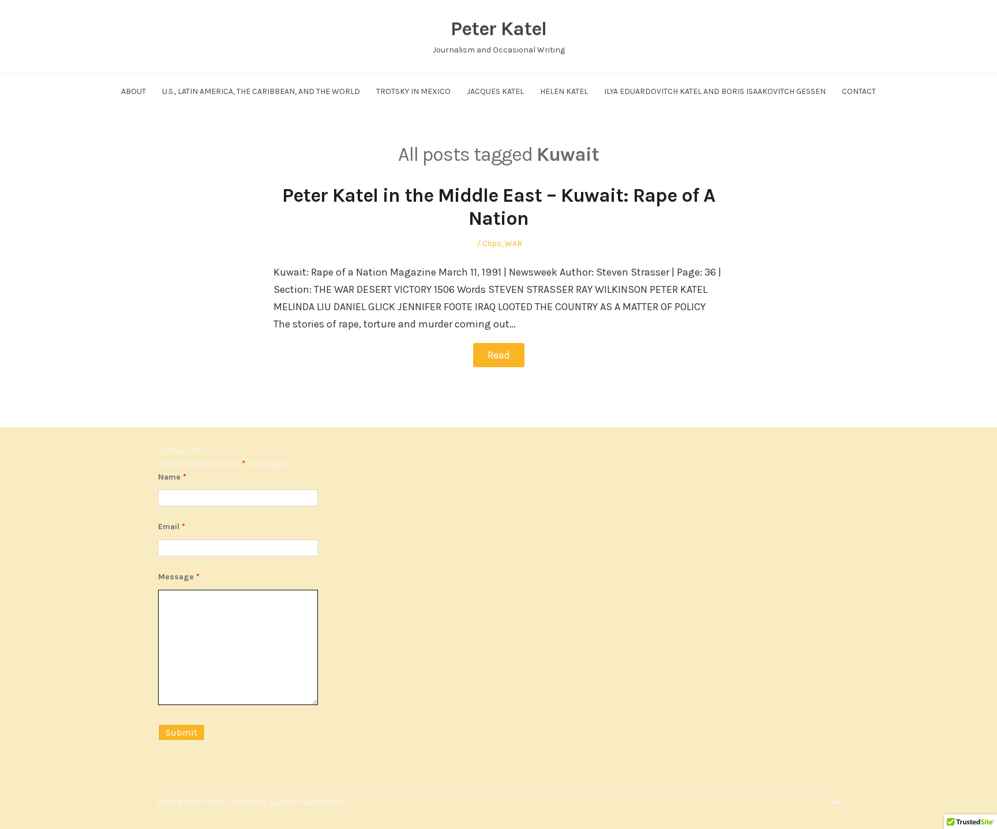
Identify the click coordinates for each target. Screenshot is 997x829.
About (133, 91)
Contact (859, 91)
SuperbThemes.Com (306, 802)
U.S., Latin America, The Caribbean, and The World (261, 91)
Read (499, 355)
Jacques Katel (495, 91)
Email (171, 527)
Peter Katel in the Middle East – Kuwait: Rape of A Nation (498, 207)
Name (172, 477)
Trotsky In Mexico (413, 91)
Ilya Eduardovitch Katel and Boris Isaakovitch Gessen (715, 91)
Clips (491, 243)
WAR (513, 243)
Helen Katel (564, 91)
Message (179, 577)
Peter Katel (498, 28)
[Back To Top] (835, 802)
